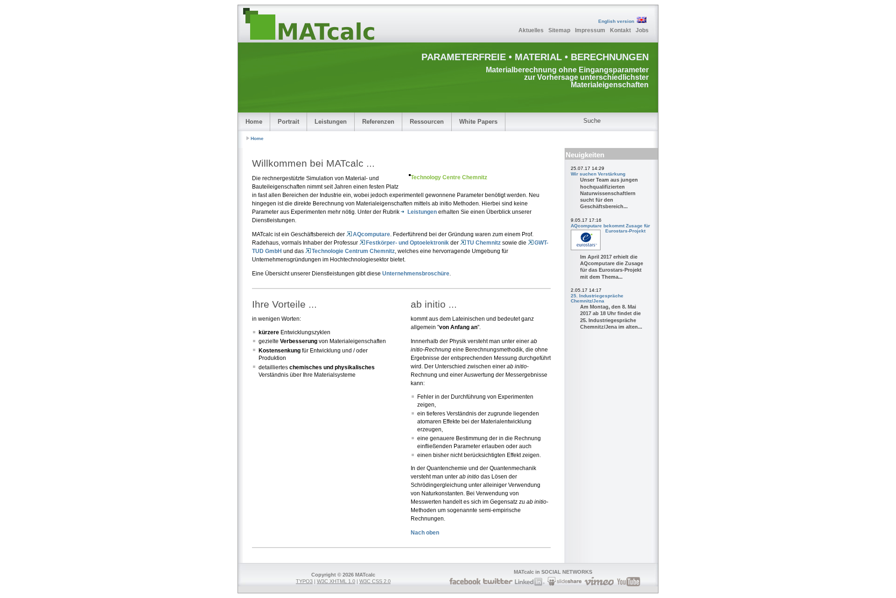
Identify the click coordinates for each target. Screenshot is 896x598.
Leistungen (331, 121)
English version (616, 21)
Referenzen (378, 121)
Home (253, 121)
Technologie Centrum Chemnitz (353, 251)
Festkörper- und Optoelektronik (407, 242)
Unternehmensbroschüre (415, 273)
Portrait (288, 121)
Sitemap (559, 30)
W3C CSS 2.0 (375, 581)
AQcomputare (371, 234)
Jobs (642, 30)
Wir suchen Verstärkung (598, 173)
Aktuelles (531, 30)
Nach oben (425, 532)
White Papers (478, 121)
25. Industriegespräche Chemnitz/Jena (597, 298)
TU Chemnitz (484, 242)
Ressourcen (427, 121)
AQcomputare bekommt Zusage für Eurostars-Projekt (610, 228)
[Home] (324, 24)
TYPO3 (304, 581)
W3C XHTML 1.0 (336, 581)
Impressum (590, 30)
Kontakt (620, 30)
